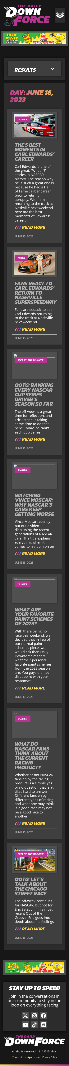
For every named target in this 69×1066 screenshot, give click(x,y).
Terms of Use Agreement (26, 1057)
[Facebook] (43, 1015)
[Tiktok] (34, 1024)
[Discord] (43, 1024)
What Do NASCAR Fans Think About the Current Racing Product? (32, 755)
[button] (52, 69)
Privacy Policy (49, 1057)
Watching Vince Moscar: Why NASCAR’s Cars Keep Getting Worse (34, 504)
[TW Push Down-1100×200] (34, 44)
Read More (33, 227)
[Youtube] (25, 1024)
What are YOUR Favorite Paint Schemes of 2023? (34, 617)
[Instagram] (34, 1015)
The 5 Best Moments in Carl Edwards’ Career (34, 152)
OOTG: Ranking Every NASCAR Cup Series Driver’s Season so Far (34, 394)
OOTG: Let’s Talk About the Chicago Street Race (31, 886)
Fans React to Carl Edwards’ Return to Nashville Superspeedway (36, 292)
